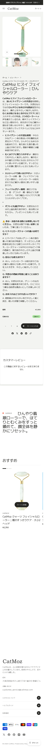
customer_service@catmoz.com (17, 689)
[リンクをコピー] (30, 331)
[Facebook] (12, 331)
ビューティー (14, 76)
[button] (4, 8)
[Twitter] (17, 331)
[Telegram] (21, 331)
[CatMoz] (13, 8)
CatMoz (11, 744)
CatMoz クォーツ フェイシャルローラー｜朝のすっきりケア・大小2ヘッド (20, 516)
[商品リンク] (20, 488)
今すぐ (35, 2)
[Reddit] (26, 331)
